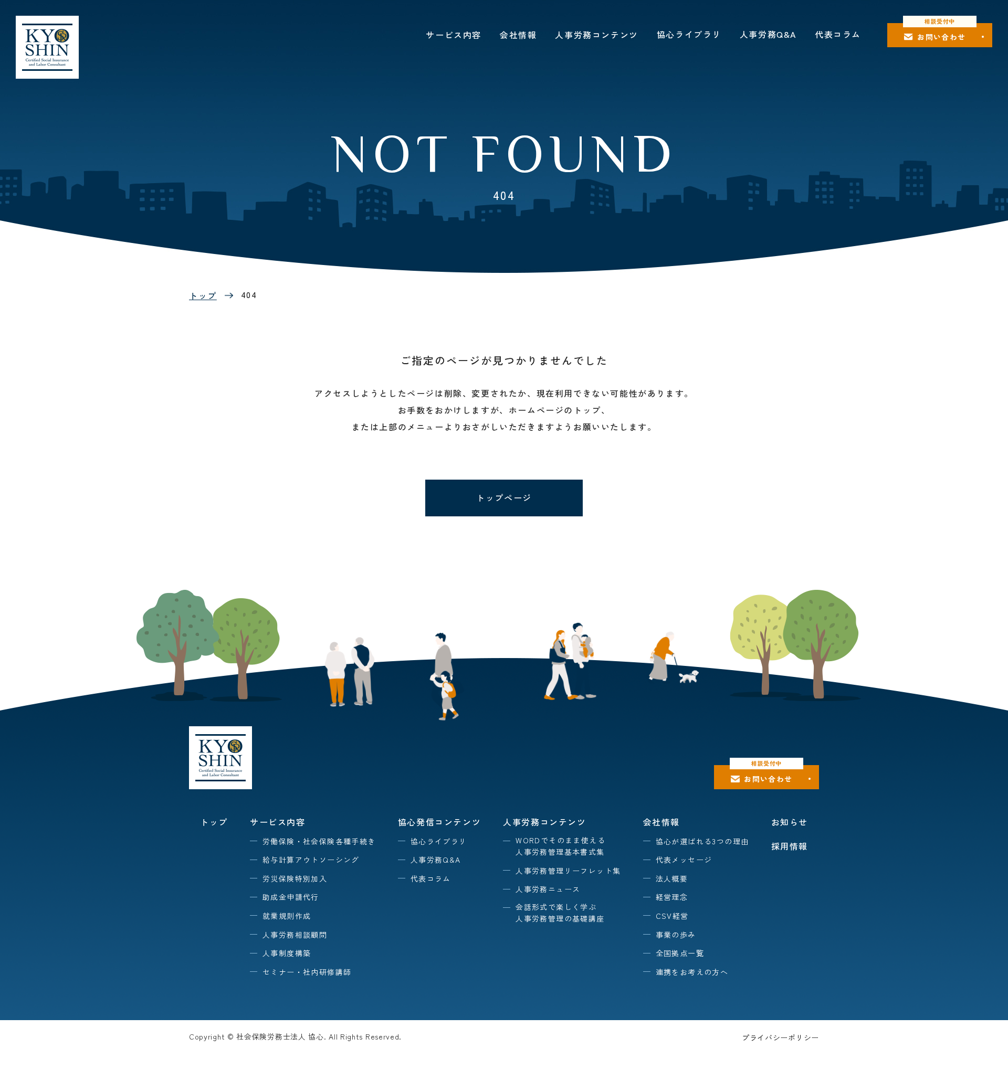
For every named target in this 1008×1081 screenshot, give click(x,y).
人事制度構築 (286, 953)
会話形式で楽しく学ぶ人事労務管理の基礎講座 (560, 913)
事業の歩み (676, 934)
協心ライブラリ (689, 34)
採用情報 (789, 846)
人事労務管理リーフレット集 (568, 870)
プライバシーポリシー (780, 1037)
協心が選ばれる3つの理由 (702, 841)
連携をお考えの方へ (692, 972)
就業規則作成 (286, 915)
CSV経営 (672, 915)
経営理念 (672, 897)
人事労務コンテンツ (596, 34)
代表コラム (838, 34)
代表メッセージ (684, 859)
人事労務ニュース (548, 889)
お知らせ (789, 821)
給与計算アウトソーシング (311, 859)
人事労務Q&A (768, 34)
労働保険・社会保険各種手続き (319, 841)
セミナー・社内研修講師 (306, 972)
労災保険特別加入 (294, 878)
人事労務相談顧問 (294, 934)
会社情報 (518, 34)
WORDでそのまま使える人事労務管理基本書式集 (560, 846)
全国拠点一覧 (680, 953)
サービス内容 (453, 34)
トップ (203, 295)
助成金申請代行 (290, 897)
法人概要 (672, 878)
